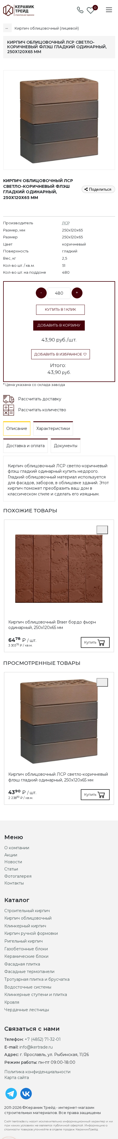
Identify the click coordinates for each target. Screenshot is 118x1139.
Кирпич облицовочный (28, 918)
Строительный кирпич (27, 910)
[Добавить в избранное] (102, 530)
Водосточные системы (27, 987)
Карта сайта (16, 1077)
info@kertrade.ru (36, 1047)
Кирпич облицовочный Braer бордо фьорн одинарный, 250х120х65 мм (52, 624)
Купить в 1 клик (60, 309)
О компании (16, 847)
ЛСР (66, 223)
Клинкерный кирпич (25, 925)
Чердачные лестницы (26, 1009)
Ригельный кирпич (23, 941)
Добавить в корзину (59, 325)
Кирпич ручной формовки (31, 933)
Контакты (14, 883)
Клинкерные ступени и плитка (35, 994)
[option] (59, 586)
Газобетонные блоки (26, 948)
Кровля (11, 1002)
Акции (10, 855)
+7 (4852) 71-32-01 (43, 1039)
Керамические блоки (26, 956)
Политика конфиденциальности (37, 1071)
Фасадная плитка (22, 964)
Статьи (11, 869)
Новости (13, 861)
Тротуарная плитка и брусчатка (37, 979)
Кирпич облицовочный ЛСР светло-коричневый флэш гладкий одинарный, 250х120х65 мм (58, 777)
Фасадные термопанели (29, 971)
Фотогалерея (18, 876)
